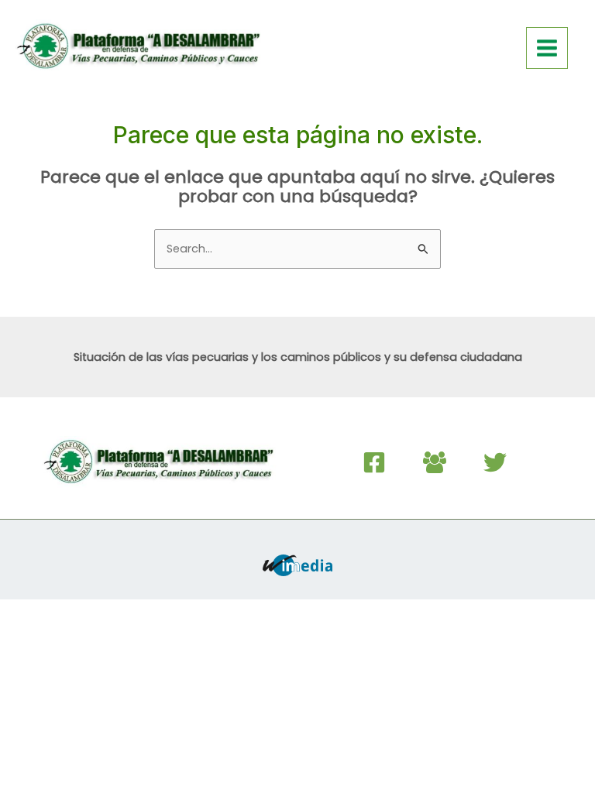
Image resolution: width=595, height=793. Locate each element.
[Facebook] (374, 462)
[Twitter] (495, 462)
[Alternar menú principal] (547, 48)
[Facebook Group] (434, 462)
